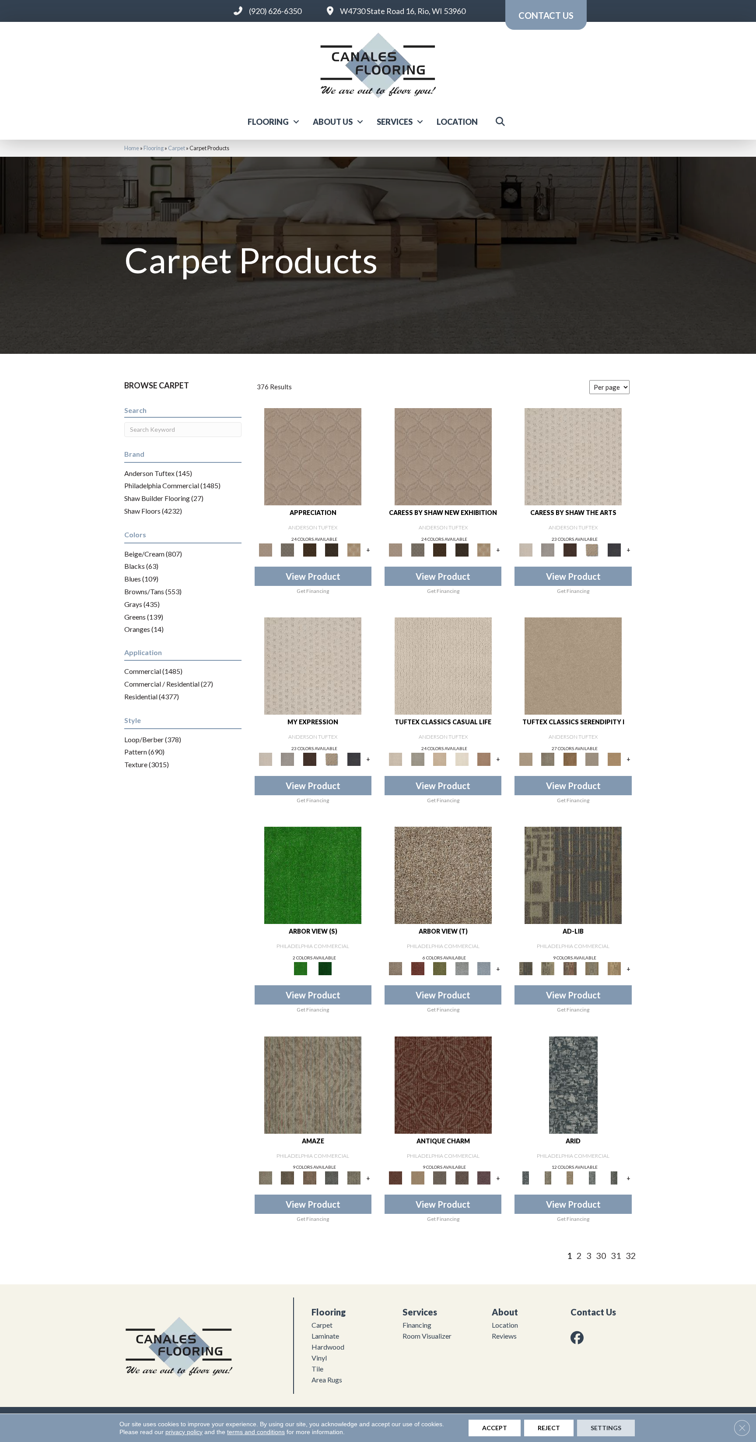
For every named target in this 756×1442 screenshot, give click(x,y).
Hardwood (328, 1347)
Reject (549, 1427)
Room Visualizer (427, 1336)
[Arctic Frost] (287, 549)
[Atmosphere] (417, 758)
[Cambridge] (443, 1084)
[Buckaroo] (484, 758)
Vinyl (319, 1358)
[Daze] (354, 1177)
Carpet (176, 148)
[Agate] (443, 665)
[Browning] (332, 549)
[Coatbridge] (614, 549)
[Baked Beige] (440, 758)
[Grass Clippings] (312, 874)
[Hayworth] (462, 1177)
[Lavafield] (614, 1177)
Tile (317, 1368)
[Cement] (592, 758)
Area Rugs (327, 1379)
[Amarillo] (312, 455)
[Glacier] (592, 1177)
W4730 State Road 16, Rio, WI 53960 (403, 11)
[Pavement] (462, 967)
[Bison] (309, 549)
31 (616, 1255)
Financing (416, 1325)
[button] (296, 122)
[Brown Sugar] (443, 874)
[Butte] (547, 1177)
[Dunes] (570, 1177)
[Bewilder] (309, 1177)
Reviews (504, 1336)
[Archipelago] (573, 1084)
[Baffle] (287, 1177)
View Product (313, 576)
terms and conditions (256, 1431)
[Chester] (417, 1177)
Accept (494, 1427)
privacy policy (184, 1431)
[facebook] (578, 1337)
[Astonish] (312, 1084)
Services (395, 122)
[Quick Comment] (614, 967)
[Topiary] (325, 967)
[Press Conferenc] (592, 967)
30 (601, 1255)
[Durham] (440, 1177)
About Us (333, 122)
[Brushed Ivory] (462, 758)
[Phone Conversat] (570, 967)
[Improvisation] (547, 967)
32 (631, 1255)
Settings (606, 1427)
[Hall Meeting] (573, 874)
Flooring (268, 122)
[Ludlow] (484, 1177)
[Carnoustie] (354, 549)
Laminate (325, 1336)
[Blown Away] (332, 1177)
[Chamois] (614, 758)
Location (457, 122)
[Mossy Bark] (440, 967)
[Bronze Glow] (570, 758)
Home (131, 148)
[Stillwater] (484, 967)
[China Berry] (417, 967)
